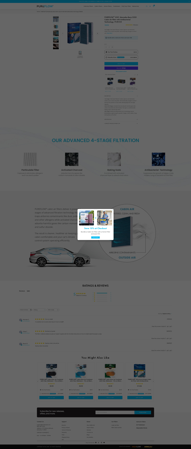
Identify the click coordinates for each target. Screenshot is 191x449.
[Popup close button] (112, 209)
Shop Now (95, 237)
